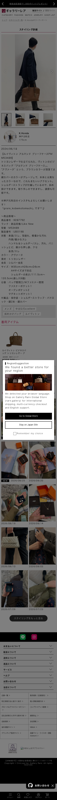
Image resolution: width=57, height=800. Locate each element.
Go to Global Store (28, 416)
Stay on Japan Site (28, 425)
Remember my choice (30, 433)
